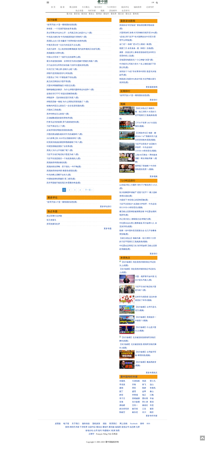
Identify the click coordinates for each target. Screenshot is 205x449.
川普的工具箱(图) (54, 110)
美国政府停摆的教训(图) (57, 162)
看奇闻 (136, 14)
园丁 (121, 391)
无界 (138, 427)
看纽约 (106, 14)
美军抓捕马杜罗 (53, 224)
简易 (144, 381)
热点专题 (79, 11)
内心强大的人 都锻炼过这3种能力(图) (135, 219)
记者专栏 (150, 7)
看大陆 (69, 14)
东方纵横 (136, 402)
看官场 (77, 14)
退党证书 (125, 427)
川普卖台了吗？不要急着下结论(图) (62, 77)
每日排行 (98, 7)
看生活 (128, 14)
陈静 (144, 388)
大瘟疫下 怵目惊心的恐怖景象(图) (133, 200)
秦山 (152, 391)
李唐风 (153, 388)
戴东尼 (135, 412)
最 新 (62, 7)
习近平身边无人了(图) (56, 126)
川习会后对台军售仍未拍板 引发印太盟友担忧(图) (68, 65)
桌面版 (58, 423)
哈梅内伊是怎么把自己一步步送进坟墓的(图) (65, 106)
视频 (102, 11)
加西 (118, 430)
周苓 (134, 388)
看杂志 (99, 427)
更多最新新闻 (151, 87)
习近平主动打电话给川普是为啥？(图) (63, 154)
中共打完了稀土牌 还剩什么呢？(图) (62, 69)
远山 (152, 384)
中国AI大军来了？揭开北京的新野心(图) (64, 57)
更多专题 (107, 228)
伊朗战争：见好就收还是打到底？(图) (63, 97)
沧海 (121, 402)
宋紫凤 (122, 381)
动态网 (132, 427)
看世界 (113, 14)
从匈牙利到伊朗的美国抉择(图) (60, 130)
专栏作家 (92, 11)
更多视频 (153, 176)
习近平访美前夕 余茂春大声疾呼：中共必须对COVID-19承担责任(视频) (146, 147)
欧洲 (113, 430)
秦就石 (145, 405)
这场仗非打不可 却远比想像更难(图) (62, 94)
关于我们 (75, 423)
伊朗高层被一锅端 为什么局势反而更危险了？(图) (68, 102)
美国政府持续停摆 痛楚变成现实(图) (62, 171)
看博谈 (99, 14)
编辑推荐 (137, 7)
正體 (153, 2)
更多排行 (153, 100)
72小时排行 (111, 7)
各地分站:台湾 (91, 430)
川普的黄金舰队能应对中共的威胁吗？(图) (64, 134)
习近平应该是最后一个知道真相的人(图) (64, 158)
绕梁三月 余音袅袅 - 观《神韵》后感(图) (136, 48)
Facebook (134, 423)
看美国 (84, 14)
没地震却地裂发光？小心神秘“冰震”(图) (136, 60)
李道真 (122, 384)
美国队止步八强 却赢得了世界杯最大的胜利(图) (67, 41)
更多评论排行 (105, 206)
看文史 (121, 14)
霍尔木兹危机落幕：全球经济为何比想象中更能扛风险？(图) (72, 61)
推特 (142, 423)
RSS (148, 423)
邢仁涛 (145, 402)
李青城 (135, 395)
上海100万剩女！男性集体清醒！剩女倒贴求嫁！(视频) (146, 158)
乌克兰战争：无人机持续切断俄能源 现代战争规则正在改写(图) (73, 49)
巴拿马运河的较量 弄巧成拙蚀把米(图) (63, 122)
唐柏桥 (122, 405)
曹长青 (145, 398)
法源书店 (92, 427)
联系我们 (113, 423)
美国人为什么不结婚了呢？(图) (60, 150)
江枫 (152, 395)
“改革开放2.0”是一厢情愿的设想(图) (62, 25)
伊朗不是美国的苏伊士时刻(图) (60, 73)
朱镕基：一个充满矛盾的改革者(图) (62, 29)
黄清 (152, 402)
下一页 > (88, 190)
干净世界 (83, 427)
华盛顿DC (106, 430)
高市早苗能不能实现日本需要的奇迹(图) (64, 183)
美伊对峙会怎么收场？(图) (58, 114)
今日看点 (86, 7)
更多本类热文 (151, 373)
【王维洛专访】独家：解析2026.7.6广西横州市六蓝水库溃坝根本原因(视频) (146, 136)
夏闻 (121, 388)
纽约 (100, 430)
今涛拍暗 (136, 381)
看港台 (91, 14)
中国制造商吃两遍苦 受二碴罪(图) (61, 179)
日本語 (114, 434)
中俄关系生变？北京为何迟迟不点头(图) (64, 45)
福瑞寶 (118, 427)
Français (99, 434)
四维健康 (136, 398)
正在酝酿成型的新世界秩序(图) (60, 118)
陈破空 (122, 412)
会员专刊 (125, 11)
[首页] (102, 4)
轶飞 (144, 384)
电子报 (66, 423)
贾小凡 (153, 381)
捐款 (105, 423)
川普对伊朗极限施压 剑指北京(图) (61, 85)
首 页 (53, 7)
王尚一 (135, 405)
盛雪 (134, 391)
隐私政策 (96, 423)
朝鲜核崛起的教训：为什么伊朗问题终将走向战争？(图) (70, 89)
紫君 (152, 409)
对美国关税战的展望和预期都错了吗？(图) (64, 142)
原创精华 (113, 11)
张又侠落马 (51, 220)
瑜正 (144, 395)
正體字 (91, 434)
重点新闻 (73, 7)
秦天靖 (135, 409)
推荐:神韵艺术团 (72, 427)
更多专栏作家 (151, 416)
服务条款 (86, 423)
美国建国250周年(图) (55, 53)
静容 (121, 395)
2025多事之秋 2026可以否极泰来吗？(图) (64, 138)
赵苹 (144, 391)
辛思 (152, 405)
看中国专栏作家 (129, 376)
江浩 (144, 409)
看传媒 (112, 427)
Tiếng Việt (107, 434)
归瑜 (134, 384)
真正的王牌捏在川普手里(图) (59, 81)
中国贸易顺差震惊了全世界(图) (60, 146)
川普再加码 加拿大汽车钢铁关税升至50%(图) (138, 33)
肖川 (144, 412)
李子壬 (122, 398)
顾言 (152, 412)
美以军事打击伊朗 (54, 216)
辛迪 (152, 398)
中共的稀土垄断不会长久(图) (59, 175)
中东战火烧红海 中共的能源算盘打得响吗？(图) (67, 37)
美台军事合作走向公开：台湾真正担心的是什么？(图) (69, 33)
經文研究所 (124, 409)
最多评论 (125, 7)
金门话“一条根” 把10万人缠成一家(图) (135, 44)
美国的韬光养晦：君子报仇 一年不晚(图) (64, 166)
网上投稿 (123, 423)
